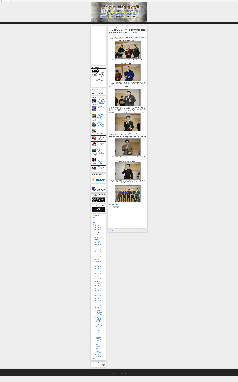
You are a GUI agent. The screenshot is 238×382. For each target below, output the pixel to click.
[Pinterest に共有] (118, 207)
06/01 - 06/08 (96, 276)
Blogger (126, 373)
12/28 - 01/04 (96, 225)
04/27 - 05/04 (96, 285)
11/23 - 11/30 (96, 234)
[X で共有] (116, 207)
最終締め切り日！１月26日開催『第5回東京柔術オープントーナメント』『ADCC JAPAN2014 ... (98, 347)
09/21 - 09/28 (96, 249)
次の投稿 (111, 230)
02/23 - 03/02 (96, 300)
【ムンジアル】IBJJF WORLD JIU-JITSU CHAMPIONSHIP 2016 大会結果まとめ (98, 109)
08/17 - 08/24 (96, 258)
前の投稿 (144, 230)
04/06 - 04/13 (96, 290)
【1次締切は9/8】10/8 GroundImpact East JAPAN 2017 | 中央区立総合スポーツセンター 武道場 (100, 124)
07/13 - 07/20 (96, 266)
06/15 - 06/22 (96, 273)
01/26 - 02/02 (96, 307)
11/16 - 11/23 (96, 235)
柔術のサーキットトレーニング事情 (98, 352)
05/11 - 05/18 (96, 281)
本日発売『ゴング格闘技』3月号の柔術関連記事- (98, 325)
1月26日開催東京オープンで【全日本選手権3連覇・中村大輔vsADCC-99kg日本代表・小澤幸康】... (98, 320)
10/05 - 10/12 (96, 246)
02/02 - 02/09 (96, 305)
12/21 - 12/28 (96, 227)
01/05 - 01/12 (96, 356)
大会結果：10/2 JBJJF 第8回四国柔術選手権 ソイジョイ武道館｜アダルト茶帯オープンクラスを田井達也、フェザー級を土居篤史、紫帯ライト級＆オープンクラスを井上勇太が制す (98, 152)
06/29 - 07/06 (96, 269)
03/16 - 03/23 (96, 295)
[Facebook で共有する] (117, 207)
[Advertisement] (127, 219)
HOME (93, 23)
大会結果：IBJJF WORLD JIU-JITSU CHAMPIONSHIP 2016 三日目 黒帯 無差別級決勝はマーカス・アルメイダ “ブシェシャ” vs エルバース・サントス (98, 117)
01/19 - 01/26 (96, 308)
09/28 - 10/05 (96, 247)
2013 (94, 358)
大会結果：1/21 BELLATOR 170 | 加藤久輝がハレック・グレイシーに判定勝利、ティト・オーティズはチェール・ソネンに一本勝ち (98, 161)
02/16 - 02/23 (96, 302)
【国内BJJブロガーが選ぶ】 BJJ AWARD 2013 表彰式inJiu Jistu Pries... (98, 334)
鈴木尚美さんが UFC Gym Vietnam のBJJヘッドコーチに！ (101, 167)
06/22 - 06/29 (96, 271)
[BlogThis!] (114, 207)
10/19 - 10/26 (96, 242)
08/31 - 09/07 (96, 254)
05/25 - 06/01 (96, 278)
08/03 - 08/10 (96, 261)
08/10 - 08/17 (96, 259)
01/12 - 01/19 (96, 354)
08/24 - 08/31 (96, 256)
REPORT (108, 23)
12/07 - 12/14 (96, 230)
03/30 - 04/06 (96, 291)
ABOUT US (100, 23)
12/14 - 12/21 (96, 229)
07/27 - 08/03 (96, 263)
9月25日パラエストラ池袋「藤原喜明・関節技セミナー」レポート (100, 144)
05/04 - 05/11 (96, 283)
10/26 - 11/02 (96, 241)
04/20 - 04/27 (96, 286)
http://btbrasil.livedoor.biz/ (113, 204)
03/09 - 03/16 (96, 297)
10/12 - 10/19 (96, 244)
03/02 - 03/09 (96, 298)
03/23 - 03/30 (96, 293)
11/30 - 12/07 (96, 232)
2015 (94, 222)
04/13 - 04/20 (96, 288)
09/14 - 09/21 (96, 251)
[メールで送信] (113, 207)
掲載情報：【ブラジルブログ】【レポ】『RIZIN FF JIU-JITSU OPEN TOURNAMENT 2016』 (98, 132)
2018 (94, 217)
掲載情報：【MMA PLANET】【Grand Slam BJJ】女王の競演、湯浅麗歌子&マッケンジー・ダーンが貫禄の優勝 (98, 102)
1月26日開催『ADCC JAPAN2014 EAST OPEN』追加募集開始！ (98, 330)
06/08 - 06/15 (96, 275)
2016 (94, 220)
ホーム (127, 230)
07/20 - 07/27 (96, 264)
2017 (94, 219)
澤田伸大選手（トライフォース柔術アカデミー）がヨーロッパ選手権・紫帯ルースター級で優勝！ (98, 313)
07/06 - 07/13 (96, 268)
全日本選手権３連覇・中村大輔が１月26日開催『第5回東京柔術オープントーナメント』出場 (98, 340)
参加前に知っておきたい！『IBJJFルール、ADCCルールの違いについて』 (100, 138)
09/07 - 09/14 (96, 252)
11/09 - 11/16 (96, 237)
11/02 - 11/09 (96, 239)
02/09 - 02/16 (96, 303)
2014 (94, 224)
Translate (101, 93)
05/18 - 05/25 (96, 280)
